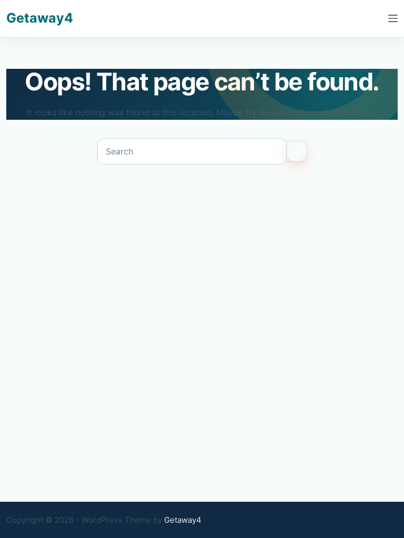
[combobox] (192, 151)
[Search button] (297, 151)
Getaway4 (39, 18)
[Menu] (393, 18)
